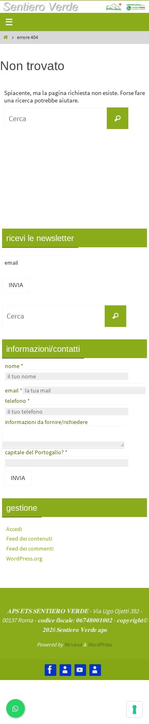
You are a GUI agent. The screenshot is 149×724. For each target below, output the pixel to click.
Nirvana (73, 644)
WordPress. (100, 644)
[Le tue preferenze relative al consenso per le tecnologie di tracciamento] (134, 709)
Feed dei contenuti (29, 538)
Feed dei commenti (29, 548)
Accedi (14, 529)
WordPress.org (24, 558)
